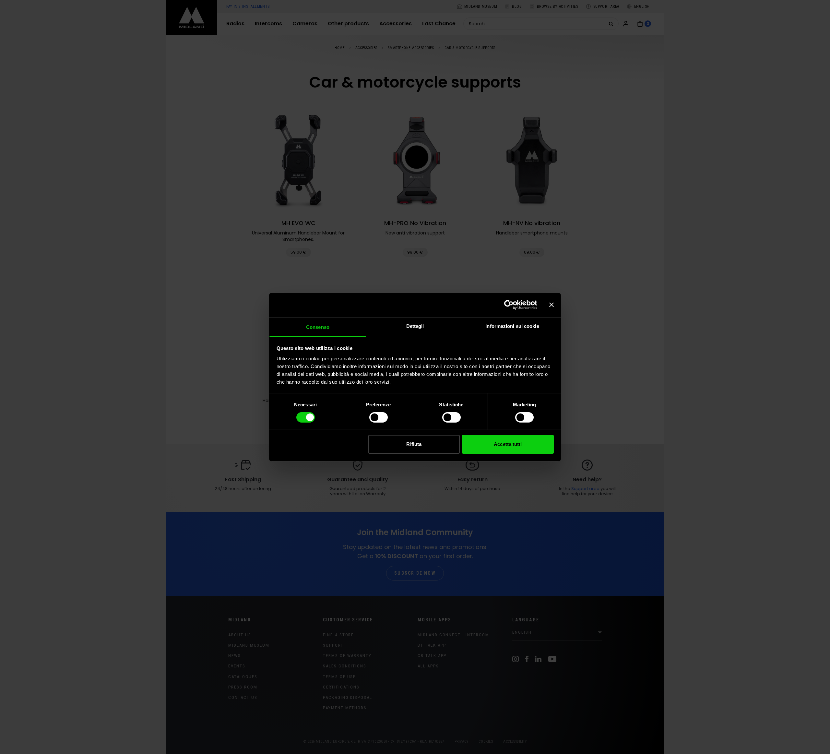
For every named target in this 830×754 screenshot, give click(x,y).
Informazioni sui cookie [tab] (512, 326)
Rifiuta (413, 444)
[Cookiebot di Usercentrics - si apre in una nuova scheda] (508, 305)
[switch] (378, 417)
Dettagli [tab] (415, 326)
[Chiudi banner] (551, 305)
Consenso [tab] (317, 326)
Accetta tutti (508, 444)
